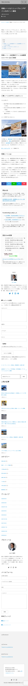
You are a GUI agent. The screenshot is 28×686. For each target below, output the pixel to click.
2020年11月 (4, 527)
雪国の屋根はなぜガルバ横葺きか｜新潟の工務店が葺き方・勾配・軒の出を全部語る (13, 422)
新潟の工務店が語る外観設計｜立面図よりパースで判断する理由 (13, 394)
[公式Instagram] (16, 680)
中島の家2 (3, 485)
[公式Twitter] (12, 680)
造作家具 (8, 143)
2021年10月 (4, 519)
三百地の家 (4, 469)
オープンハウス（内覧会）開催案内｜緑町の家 (12, 437)
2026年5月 (4, 498)
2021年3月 (4, 523)
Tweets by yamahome (7, 647)
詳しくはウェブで (5, 148)
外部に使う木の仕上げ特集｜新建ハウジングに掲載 (13, 408)
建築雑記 (3, 489)
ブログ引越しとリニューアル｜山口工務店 (11, 450)
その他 (4, 16)
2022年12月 (4, 507)
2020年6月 (4, 535)
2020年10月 (4, 531)
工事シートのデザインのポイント (11, 46)
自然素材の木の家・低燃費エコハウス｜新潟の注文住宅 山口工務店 (14, 200)
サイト (3, 337)
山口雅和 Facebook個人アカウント (15, 215)
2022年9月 (4, 511)
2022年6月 (4, 515)
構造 (10, 141)
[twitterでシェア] (8, 183)
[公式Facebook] (14, 680)
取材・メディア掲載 (6, 465)
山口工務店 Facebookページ (13, 219)
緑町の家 (3, 477)
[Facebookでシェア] (3, 183)
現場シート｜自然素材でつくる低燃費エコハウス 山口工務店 (14, 44)
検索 (24, 376)
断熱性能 (10, 139)
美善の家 (3, 461)
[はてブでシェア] (19, 183)
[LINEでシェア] (14, 183)
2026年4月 (4, 502)
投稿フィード (5, 620)
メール (3, 330)
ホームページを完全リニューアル (11, 259)
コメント (4, 308)
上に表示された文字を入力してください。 (12, 346)
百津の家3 (3, 473)
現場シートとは (7, 48)
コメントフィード (6, 625)
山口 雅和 (14, 282)
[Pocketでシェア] (24, 183)
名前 (3, 324)
